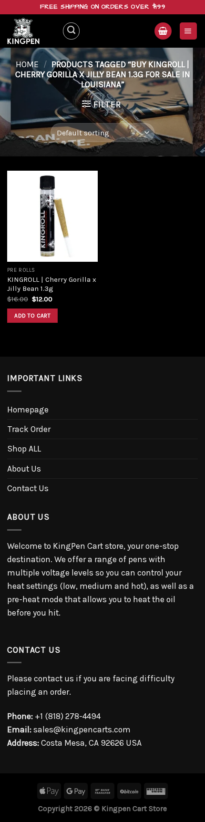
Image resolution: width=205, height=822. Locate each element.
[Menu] (188, 31)
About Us (24, 468)
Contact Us (28, 488)
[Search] (71, 30)
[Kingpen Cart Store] (31, 31)
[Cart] (162, 31)
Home (27, 64)
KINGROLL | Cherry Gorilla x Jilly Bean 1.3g (51, 284)
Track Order (29, 429)
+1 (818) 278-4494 (68, 716)
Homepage (28, 409)
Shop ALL (24, 448)
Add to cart (32, 315)
